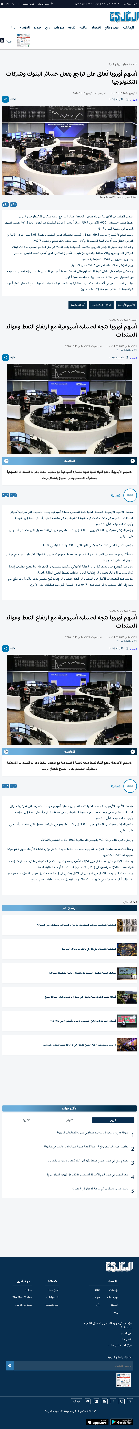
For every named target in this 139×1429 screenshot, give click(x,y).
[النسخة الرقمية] (23, 41)
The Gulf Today (22, 1297)
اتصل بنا (127, 1339)
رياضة (83, 27)
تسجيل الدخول (43, 4)
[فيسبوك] (18, 4)
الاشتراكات (52, 1297)
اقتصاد (96, 27)
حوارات (28, 1290)
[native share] (5, 99)
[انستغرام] (7, 4)
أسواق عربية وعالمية (118, 64)
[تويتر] (13, 4)
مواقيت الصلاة (93, 4)
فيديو (37, 27)
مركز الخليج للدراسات (120, 1345)
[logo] (124, 17)
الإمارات (128, 27)
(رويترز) (115, 495)
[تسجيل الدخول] (52, 4)
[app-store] (97, 1423)
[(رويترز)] (130, 495)
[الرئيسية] (119, 1271)
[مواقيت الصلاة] (2, 41)
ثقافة (71, 27)
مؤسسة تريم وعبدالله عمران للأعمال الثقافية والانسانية (108, 1325)
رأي (47, 27)
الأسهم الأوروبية (126, 305)
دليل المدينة (51, 1305)
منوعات (59, 27)
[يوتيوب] (2, 4)
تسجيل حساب (28, 4)
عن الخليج (126, 1333)
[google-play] (121, 1423)
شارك (13, 99)
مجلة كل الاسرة (23, 1305)
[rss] (104, 1401)
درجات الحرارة (79, 4)
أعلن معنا (53, 1290)
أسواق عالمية (78, 305)
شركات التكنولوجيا (101, 305)
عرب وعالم (112, 27)
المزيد (26, 27)
